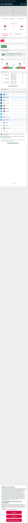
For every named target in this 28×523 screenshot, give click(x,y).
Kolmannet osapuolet (15, 499)
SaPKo (5, 29)
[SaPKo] (4, 97)
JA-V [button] (18, 92)
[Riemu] (4, 122)
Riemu (6, 122)
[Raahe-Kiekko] (4, 117)
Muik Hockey (8, 128)
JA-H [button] (20, 92)
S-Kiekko (7, 111)
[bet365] (4, 46)
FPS (6, 105)
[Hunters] (4, 120)
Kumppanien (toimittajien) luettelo (9, 509)
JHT (6, 114)
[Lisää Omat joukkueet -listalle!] (1, 26)
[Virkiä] (4, 125)
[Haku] (21, 4)
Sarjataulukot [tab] (18, 33)
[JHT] (4, 114)
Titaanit (7, 94)
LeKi (6, 100)
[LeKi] (4, 100)
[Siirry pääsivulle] (8, 4)
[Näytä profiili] (5, 26)
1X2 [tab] (2, 40)
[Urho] (4, 131)
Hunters (22, 29)
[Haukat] (4, 108)
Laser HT (7, 103)
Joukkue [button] (5, 92)
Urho (6, 131)
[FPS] (4, 106)
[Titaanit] (4, 94)
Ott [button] (13, 92)
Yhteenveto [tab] (5, 33)
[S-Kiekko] (4, 111)
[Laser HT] (4, 103)
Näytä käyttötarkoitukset (14, 520)
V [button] (15, 92)
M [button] (26, 92)
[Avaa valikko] (24, 4)
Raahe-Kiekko (8, 117)
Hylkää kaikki (14, 516)
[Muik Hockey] (4, 128)
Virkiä (6, 125)
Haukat (7, 108)
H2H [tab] (11, 33)
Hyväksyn (14, 512)
